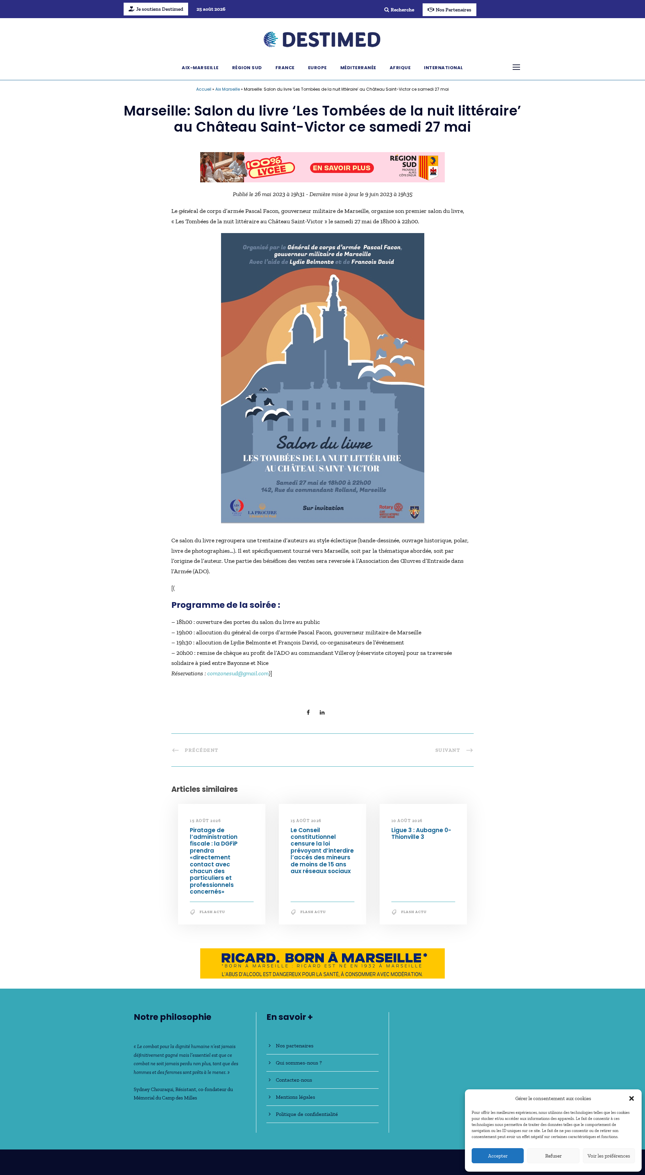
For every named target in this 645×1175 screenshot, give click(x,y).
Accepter (498, 1156)
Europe (317, 67)
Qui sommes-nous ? (299, 1062)
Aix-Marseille (200, 67)
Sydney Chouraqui (153, 1089)
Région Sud (247, 67)
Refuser (553, 1156)
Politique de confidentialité (307, 1114)
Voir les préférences (609, 1156)
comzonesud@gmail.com (238, 673)
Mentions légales (295, 1097)
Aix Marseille (227, 89)
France (285, 67)
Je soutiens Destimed (159, 9)
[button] (631, 1098)
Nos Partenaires (453, 10)
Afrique (400, 67)
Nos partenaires (294, 1045)
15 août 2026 (205, 820)
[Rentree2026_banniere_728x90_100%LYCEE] (322, 166)
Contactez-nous (294, 1080)
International (443, 67)
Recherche (402, 10)
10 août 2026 (407, 820)
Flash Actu (212, 912)
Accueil (203, 89)
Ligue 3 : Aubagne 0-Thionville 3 (421, 833)
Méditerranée (358, 67)
